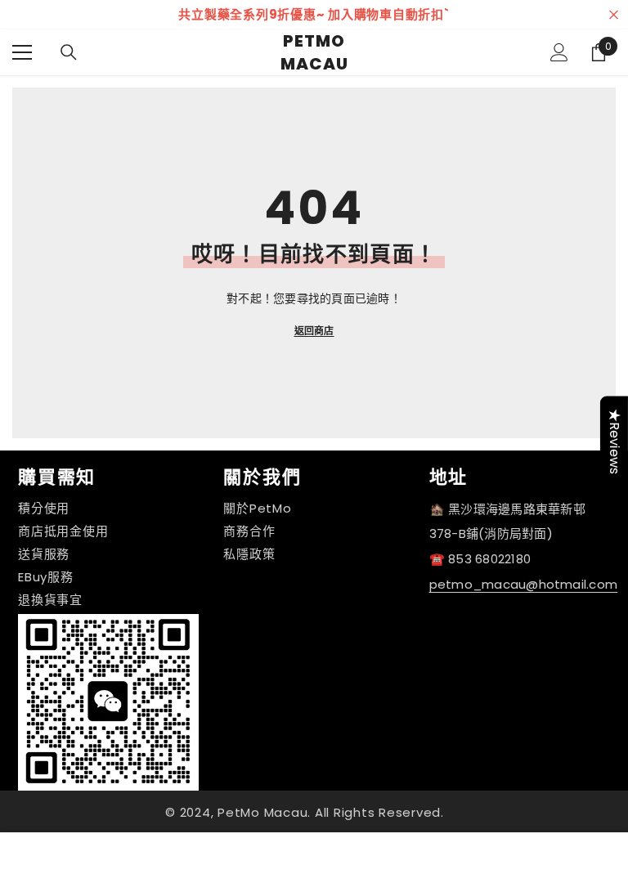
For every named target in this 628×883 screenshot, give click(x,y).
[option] (314, 14)
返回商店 (314, 331)
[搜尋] (68, 52)
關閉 (614, 15)
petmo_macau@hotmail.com (523, 584)
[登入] (559, 52)
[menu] (22, 52)
